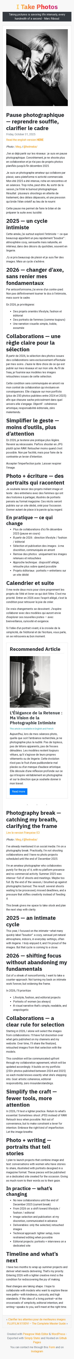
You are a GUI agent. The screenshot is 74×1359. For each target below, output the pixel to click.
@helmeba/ (31, 146)
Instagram (37, 1351)
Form (52, 1347)
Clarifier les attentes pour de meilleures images (37, 1319)
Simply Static (32, 1338)
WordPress (58, 1334)
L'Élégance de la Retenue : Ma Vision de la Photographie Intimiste (36, 717)
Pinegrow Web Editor (35, 1334)
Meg (18, 146)
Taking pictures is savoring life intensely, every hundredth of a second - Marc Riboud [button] (37, 16)
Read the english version (24, 139)
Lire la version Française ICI (23, 832)
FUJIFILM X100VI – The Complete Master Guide (36, 1323)
